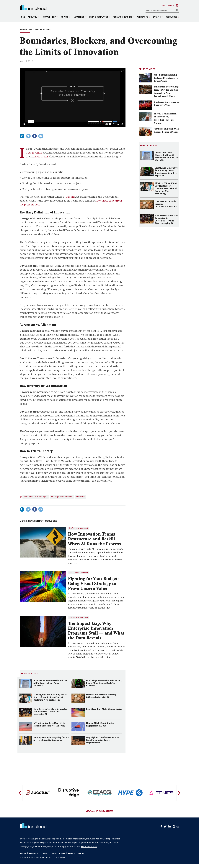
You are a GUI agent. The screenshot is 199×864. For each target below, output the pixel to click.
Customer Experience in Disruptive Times (166, 103)
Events (157, 17)
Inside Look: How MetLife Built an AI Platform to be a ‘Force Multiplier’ (50, 683)
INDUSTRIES (78, 17)
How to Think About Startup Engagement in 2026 (100, 724)
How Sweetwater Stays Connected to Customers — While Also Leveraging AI (50, 711)
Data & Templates (98, 17)
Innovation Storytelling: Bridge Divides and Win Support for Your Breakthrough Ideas (166, 91)
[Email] (40, 136)
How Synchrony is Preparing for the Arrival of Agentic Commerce (51, 738)
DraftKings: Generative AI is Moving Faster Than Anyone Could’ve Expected (104, 683)
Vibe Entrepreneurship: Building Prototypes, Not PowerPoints (166, 78)
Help (54, 854)
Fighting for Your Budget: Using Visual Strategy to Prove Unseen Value (93, 583)
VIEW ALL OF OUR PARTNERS (99, 811)
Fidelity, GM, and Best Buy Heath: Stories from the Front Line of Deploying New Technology (50, 697)
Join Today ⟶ (89, 847)
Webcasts (142, 17)
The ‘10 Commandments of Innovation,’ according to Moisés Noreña (166, 118)
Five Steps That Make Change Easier (104, 709)
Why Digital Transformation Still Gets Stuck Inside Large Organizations (102, 740)
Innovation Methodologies (35, 30)
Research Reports (122, 17)
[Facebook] (34, 136)
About (23, 854)
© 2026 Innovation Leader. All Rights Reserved (42, 857)
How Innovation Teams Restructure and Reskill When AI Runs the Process (94, 539)
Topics (64, 17)
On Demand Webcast (78, 528)
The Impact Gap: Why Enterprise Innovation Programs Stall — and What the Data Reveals (96, 630)
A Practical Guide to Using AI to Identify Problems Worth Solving (49, 724)
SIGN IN (171, 6)
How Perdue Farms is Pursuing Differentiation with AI (101, 696)
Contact (44, 854)
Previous (20, 793)
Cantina (70, 196)
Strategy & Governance (62, 497)
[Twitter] (28, 136)
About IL (32, 17)
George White (34, 152)
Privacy (71, 854)
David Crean (40, 156)
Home (22, 17)
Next (179, 793)
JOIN (163, 6)
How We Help (49, 17)
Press (62, 854)
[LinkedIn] (22, 136)
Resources (171, 17)
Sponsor (33, 854)
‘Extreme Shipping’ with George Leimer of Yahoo (166, 130)
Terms (81, 854)
